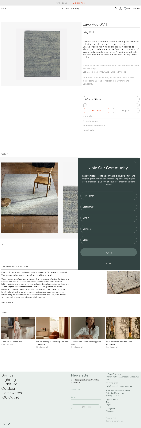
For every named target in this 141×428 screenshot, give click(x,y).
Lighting (8, 379)
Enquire (126, 110)
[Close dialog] (135, 162)
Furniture (9, 384)
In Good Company (70, 8)
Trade (108, 402)
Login (108, 404)
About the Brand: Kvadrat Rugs (14, 267)
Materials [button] (87, 116)
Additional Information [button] (94, 125)
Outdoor (8, 388)
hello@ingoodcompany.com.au (119, 386)
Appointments (112, 399)
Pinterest (110, 411)
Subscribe (86, 407)
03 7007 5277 (112, 383)
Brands (7, 375)
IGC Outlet (10, 397)
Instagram (110, 408)
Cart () (136, 8)
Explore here (79, 2)
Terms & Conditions (114, 421)
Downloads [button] (88, 130)
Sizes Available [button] (90, 121)
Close (108, 263)
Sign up (108, 252)
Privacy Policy (111, 418)
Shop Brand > (7, 302)
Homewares (11, 392)
